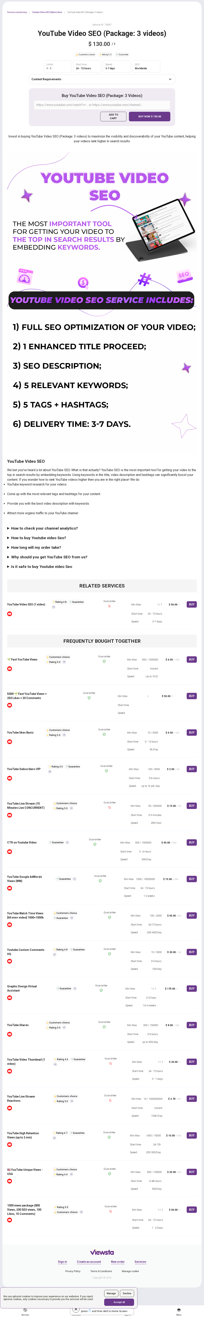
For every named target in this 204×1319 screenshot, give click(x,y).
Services (140, 1261)
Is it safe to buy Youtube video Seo (41, 566)
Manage (111, 1293)
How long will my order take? (36, 547)
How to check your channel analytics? (44, 528)
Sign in (62, 1261)
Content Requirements (46, 79)
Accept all (119, 1302)
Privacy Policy (72, 1271)
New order (118, 1261)
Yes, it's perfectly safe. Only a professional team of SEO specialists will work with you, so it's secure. (77, 568)
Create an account (89, 1261)
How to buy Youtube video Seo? (38, 538)
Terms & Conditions (101, 1271)
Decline (127, 1293)
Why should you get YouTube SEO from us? (49, 557)
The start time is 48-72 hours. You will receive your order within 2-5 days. (57, 548)
